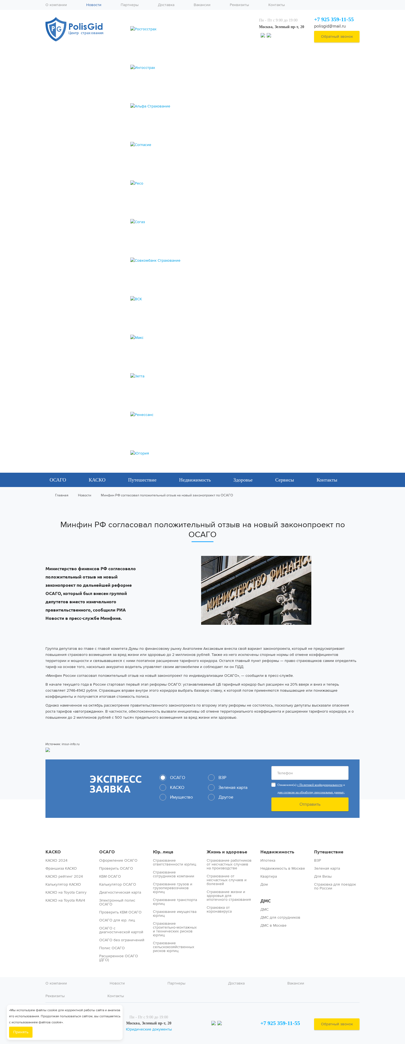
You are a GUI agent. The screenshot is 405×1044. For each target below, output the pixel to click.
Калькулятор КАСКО (63, 884)
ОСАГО (58, 480)
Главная (61, 495)
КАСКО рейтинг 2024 (64, 876)
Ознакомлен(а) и (311, 788)
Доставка (166, 5)
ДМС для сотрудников (280, 917)
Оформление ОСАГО (118, 860)
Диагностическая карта (120, 892)
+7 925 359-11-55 (334, 19)
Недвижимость (195, 480)
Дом (264, 884)
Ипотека (267, 860)
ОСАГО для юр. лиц (117, 920)
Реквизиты (239, 5)
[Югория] (189, 453)
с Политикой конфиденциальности (319, 784)
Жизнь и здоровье (227, 851)
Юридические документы (149, 1029)
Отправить (309, 804)
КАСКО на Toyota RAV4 (65, 900)
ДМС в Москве (273, 925)
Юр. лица (163, 851)
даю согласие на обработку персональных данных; (311, 792)
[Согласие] (189, 145)
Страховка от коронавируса (219, 909)
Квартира (268, 876)
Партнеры (130, 5)
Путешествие (142, 480)
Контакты (276, 5)
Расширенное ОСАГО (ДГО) (118, 958)
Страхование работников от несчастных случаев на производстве (229, 864)
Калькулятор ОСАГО (117, 884)
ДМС (265, 901)
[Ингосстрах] (189, 68)
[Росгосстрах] (189, 29)
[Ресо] (189, 183)
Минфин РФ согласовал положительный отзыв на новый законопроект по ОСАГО (167, 495)
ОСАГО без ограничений (121, 940)
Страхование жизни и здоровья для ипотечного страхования (229, 896)
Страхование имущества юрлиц (174, 914)
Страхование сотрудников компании (173, 874)
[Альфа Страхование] (189, 106)
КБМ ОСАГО (110, 876)
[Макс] (189, 338)
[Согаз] (189, 222)
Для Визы (323, 876)
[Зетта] (189, 376)
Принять (20, 1032)
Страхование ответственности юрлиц (174, 862)
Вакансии (202, 5)
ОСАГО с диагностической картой (121, 930)
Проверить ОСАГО (116, 868)
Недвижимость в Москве (282, 868)
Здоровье (243, 480)
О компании (56, 5)
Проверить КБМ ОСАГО (120, 912)
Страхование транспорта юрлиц (175, 902)
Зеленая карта (327, 868)
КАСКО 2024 (56, 860)
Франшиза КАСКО (61, 868)
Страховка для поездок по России (335, 886)
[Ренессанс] (189, 415)
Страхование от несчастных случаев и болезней (227, 880)
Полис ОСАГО (112, 948)
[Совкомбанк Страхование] (189, 261)
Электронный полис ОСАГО (117, 902)
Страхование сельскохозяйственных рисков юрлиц (173, 947)
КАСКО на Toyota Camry (66, 892)
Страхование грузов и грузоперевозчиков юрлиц (172, 888)
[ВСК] (189, 299)
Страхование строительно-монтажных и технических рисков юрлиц (175, 929)
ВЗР (317, 860)
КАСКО (97, 480)
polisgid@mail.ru (330, 26)
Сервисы (284, 480)
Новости (93, 5)
